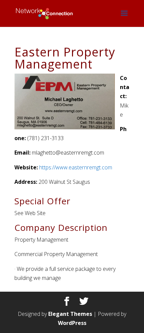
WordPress (72, 323)
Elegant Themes (70, 314)
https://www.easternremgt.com (75, 167)
